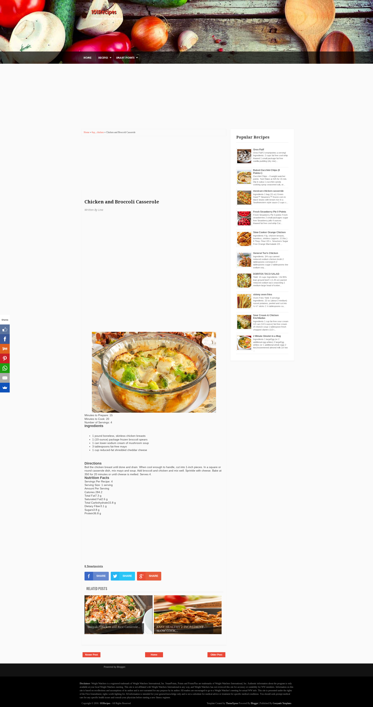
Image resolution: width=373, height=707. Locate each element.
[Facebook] (5, 339)
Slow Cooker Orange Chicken (269, 232)
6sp (94, 132)
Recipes (103, 58)
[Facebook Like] (5, 329)
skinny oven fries (262, 294)
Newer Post (91, 654)
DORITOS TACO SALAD (266, 274)
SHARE (101, 575)
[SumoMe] (5, 387)
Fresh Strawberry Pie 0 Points (269, 211)
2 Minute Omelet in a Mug (267, 336)
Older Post (216, 654)
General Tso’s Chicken (265, 253)
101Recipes (103, 12)
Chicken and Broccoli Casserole (122, 202)
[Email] (5, 378)
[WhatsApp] (5, 368)
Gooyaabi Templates (282, 703)
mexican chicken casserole (268, 191)
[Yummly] (5, 349)
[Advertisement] (186, 91)
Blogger (121, 667)
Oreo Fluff (258, 149)
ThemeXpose (232, 703)
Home (88, 58)
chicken (100, 132)
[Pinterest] (5, 358)
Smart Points (125, 58)
